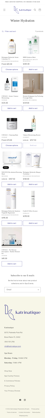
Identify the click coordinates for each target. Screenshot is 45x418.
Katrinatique (13, 409)
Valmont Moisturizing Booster (32, 135)
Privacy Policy (9, 386)
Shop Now (8, 371)
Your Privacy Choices (12, 391)
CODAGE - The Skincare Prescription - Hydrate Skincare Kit (11, 251)
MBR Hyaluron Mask (29, 57)
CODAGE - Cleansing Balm (10, 135)
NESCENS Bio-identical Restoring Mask (12, 173)
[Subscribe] (38, 289)
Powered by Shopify (23, 409)
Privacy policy (35, 409)
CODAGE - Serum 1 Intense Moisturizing (10, 97)
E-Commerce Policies (12, 381)
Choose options (12, 69)
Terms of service (11, 412)
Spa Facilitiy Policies (11, 376)
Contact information (24, 412)
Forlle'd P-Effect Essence (30, 211)
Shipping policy (23, 415)
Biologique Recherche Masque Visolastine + (32, 173)
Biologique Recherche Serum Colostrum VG (10, 58)
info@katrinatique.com (12, 346)
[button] (4, 9)
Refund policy (36, 412)
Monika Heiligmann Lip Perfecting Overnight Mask (33, 97)
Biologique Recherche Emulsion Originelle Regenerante (11, 212)
